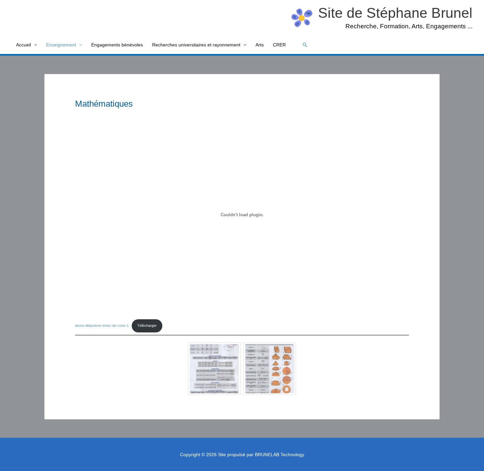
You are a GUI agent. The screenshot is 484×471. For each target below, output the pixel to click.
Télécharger (147, 325)
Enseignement (61, 44)
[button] (305, 45)
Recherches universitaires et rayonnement (196, 44)
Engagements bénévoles (117, 44)
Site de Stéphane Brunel (395, 13)
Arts (259, 44)
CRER (279, 44)
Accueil (23, 44)
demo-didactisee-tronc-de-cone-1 (102, 325)
